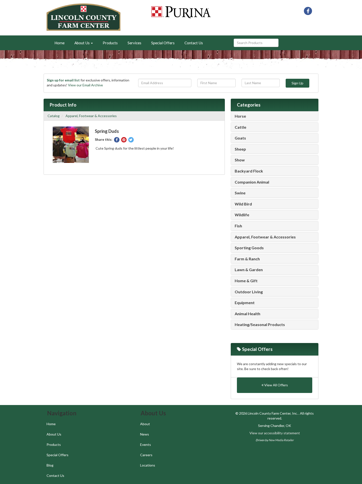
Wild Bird (243, 204)
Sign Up (297, 83)
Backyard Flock (249, 171)
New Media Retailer (281, 440)
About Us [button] (82, 43)
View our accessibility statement (274, 433)
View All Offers (275, 385)
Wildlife (242, 215)
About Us (54, 434)
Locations (147, 465)
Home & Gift (246, 281)
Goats (240, 138)
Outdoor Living (249, 292)
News (144, 434)
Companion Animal (252, 182)
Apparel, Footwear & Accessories (91, 116)
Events (145, 444)
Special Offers (163, 43)
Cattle (240, 127)
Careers (146, 455)
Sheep (240, 149)
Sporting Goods (249, 248)
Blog (50, 465)
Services (134, 43)
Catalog (54, 116)
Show (240, 160)
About (145, 424)
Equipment (245, 302)
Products (110, 43)
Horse (240, 116)
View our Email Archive (85, 85)
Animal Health (247, 314)
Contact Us (193, 43)
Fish (238, 226)
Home (59, 43)
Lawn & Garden (249, 269)
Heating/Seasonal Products (260, 324)
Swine (240, 193)
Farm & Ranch (247, 259)
